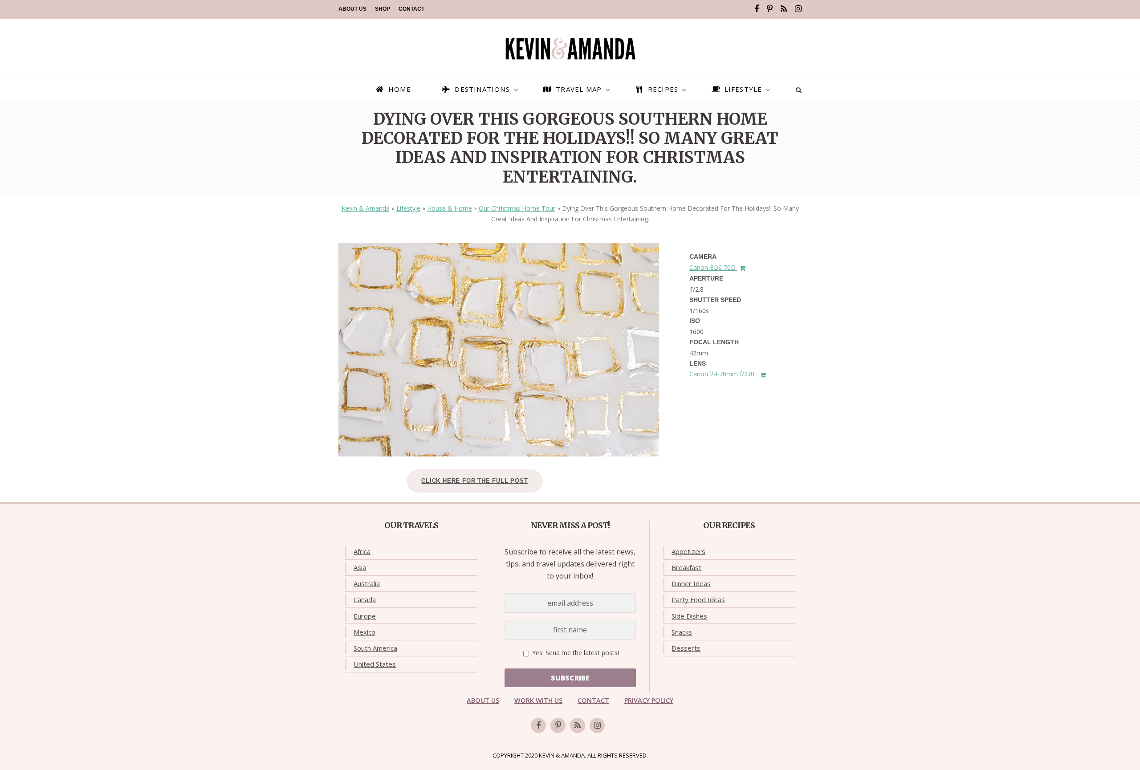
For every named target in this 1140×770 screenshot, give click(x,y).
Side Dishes (689, 615)
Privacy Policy (648, 700)
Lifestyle (408, 208)
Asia (360, 567)
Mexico (364, 631)
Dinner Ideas (691, 583)
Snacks (682, 631)
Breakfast (686, 567)
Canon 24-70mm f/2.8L (723, 374)
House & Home (449, 208)
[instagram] (798, 8)
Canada (365, 599)
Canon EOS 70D (713, 267)
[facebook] (756, 8)
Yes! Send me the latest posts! (574, 652)
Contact (411, 9)
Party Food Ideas (698, 599)
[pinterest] (770, 8)
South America (375, 648)
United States (375, 664)
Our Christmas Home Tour (517, 208)
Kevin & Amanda (366, 208)
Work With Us (538, 700)
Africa (362, 551)
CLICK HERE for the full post (474, 480)
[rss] (784, 8)
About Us (352, 9)
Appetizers (688, 551)
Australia (367, 583)
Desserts (686, 648)
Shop (382, 9)
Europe (365, 615)
